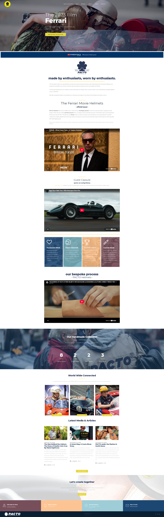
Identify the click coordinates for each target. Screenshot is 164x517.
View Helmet (57, 415)
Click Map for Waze (12, 504)
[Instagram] (157, 514)
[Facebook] (155, 514)
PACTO (49, 465)
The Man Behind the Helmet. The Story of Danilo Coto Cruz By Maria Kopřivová (55, 446)
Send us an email (133, 506)
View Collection (53, 34)
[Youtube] (159, 514)
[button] (82, 471)
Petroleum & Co (59, 185)
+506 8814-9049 (51, 506)
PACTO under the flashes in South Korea (106, 445)
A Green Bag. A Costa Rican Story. (80, 445)
